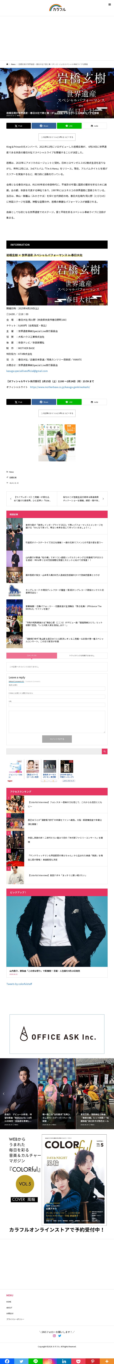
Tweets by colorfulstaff (19, 984)
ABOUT (9, 1307)
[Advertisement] (57, 38)
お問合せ (10, 1313)
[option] (19, 1093)
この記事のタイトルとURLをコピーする (57, 137)
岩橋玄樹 (12, 477)
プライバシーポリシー (15, 1319)
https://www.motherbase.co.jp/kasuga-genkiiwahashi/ (60, 387)
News (18, 115)
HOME (8, 1301)
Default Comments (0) (16, 682)
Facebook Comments (33, 681)
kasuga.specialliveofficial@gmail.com (27, 371)
